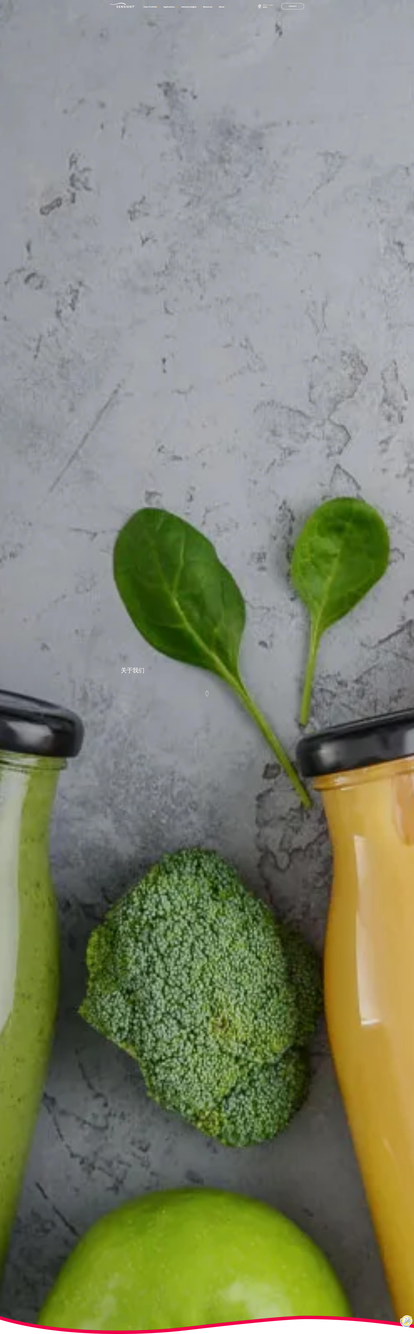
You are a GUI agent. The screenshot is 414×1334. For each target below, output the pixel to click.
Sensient (122, 5)
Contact (293, 6)
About (221, 7)
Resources (207, 7)
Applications (169, 7)
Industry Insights (189, 7)
